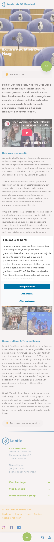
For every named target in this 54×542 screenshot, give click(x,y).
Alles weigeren (27, 301)
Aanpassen (27, 294)
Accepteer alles (27, 286)
